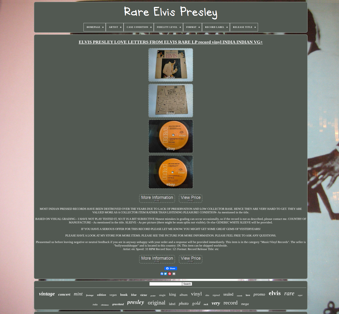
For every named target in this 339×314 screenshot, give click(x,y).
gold (196, 303)
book (124, 295)
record (231, 303)
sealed (228, 294)
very (216, 303)
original (156, 302)
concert (64, 294)
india (95, 304)
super (300, 295)
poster (153, 296)
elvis (275, 293)
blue (134, 295)
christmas (105, 305)
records (239, 296)
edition (101, 295)
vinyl (196, 294)
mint (78, 294)
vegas (113, 295)
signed (216, 295)
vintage (47, 294)
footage (90, 295)
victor (143, 295)
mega (245, 304)
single (162, 295)
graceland (118, 304)
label (172, 304)
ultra (207, 295)
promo (259, 294)
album (184, 295)
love (248, 295)
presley (135, 302)
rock (206, 304)
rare (289, 293)
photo (184, 303)
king (172, 294)
